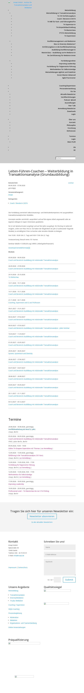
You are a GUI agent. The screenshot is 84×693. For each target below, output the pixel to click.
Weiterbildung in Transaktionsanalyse (61, 13)
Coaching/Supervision (67, 86)
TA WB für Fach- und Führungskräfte (61, 22)
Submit (69, 579)
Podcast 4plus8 (70, 100)
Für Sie (73, 91)
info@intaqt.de (19, 556)
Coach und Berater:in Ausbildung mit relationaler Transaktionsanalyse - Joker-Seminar (38, 328)
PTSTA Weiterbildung (67, 33)
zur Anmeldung (46, 448)
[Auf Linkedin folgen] (10, 562)
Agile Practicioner (69, 78)
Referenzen (71, 131)
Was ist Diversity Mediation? (65, 44)
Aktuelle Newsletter (68, 94)
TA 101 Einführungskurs (66, 16)
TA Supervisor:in (69, 24)
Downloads (71, 111)
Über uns (72, 119)
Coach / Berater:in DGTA (66, 19)
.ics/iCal (70, 183)
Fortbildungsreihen (68, 61)
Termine (72, 136)
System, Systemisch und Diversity (20, 353)
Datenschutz (22, 567)
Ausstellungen (70, 103)
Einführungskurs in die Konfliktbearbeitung (59, 47)
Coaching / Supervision (16, 605)
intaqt (10, 195)
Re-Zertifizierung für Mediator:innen (61, 55)
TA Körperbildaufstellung (66, 27)
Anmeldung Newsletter (67, 108)
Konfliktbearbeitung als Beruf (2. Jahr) (21, 429)
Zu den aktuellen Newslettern (41, 522)
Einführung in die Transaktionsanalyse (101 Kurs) (25, 455)
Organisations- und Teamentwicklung (23, 623)
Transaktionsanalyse (17, 595)
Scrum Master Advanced (66, 75)
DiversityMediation (16, 598)
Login (73, 114)
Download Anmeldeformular (18, 248)
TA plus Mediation (16, 601)
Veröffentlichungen (68, 97)
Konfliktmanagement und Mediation (61, 41)
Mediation (13, 620)
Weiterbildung (70, 10)
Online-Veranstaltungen (16, 627)
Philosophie (71, 125)
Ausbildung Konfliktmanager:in (64, 50)
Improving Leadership (67, 64)
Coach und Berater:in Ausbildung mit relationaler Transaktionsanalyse (33, 260)
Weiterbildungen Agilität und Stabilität (60, 72)
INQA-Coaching (13, 609)
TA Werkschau (13, 277)
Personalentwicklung (68, 89)
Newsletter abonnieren (42, 516)
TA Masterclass (70, 30)
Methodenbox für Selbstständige (63, 69)
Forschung (72, 128)
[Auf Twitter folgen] (15, 562)
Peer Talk (72, 106)
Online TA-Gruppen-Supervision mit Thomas (24, 448)
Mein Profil (71, 142)
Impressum (12, 567)
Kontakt (72, 122)
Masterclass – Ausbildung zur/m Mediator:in (59, 53)
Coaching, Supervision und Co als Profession (24, 303)
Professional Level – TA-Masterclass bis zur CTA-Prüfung (28, 491)
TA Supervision (70, 36)
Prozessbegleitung (15, 613)
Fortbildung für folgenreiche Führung (61, 66)
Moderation (14, 617)
